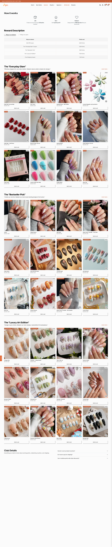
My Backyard (86, 271)
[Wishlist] (104, 5)
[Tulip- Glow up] (69, 343)
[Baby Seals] (69, 421)
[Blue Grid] (16, 293)
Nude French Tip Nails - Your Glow (90, 232)
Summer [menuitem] (46, 5)
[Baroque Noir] (95, 421)
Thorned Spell (60, 271)
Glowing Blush (60, 143)
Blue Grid (6, 310)
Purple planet (59, 182)
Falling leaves (7, 438)
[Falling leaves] (16, 421)
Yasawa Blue (85, 399)
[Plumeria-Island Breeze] (42, 421)
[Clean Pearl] (16, 165)
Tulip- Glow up (60, 360)
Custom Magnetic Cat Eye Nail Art (90, 104)
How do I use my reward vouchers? (66, 451)
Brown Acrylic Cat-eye (35, 143)
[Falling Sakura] (42, 215)
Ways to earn (24, 34)
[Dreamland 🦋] (42, 382)
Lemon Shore (85, 310)
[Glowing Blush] (69, 126)
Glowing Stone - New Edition (63, 104)
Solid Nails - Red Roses (9, 143)
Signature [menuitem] (59, 5)
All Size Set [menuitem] (66, 5)
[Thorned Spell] (69, 254)
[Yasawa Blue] (95, 382)
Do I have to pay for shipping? (65, 454)
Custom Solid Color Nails (35, 182)
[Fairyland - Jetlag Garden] (42, 343)
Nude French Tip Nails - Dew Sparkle (64, 310)
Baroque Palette (7, 399)
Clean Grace (6, 271)
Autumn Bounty (33, 310)
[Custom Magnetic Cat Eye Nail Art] (95, 87)
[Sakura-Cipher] (95, 343)
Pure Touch (32, 104)
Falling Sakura (33, 232)
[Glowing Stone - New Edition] (69, 87)
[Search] (99, 5)
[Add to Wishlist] (27, 101)
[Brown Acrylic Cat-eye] (42, 126)
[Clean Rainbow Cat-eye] (95, 126)
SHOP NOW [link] (104, 69)
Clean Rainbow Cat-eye (88, 143)
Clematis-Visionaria (61, 399)
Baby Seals (59, 438)
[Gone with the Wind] (42, 254)
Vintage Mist (7, 360)
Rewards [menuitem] (73, 5)
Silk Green (59, 232)
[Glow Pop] (95, 165)
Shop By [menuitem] (52, 5)
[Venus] (16, 215)
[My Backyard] (95, 254)
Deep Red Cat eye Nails (9, 104)
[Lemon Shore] (95, 293)
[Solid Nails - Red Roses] (16, 126)
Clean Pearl (6, 182)
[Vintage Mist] (16, 343)
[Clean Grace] (16, 254)
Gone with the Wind (34, 271)
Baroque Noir (85, 438)
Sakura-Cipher (86, 360)
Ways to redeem (11, 34)
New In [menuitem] (32, 5)
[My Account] (102, 5)
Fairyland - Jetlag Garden (35, 360)
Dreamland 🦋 (33, 399)
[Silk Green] (69, 215)
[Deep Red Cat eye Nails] (16, 87)
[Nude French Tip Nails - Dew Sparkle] (69, 293)
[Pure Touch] (42, 87)
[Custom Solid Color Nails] (42, 165)
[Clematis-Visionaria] (69, 382)
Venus (5, 232)
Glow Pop (85, 182)
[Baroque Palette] (16, 382)
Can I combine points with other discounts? (68, 458)
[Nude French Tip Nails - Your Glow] (95, 215)
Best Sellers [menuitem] (39, 5)
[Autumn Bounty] (42, 293)
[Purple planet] (69, 165)
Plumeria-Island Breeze (35, 438)
